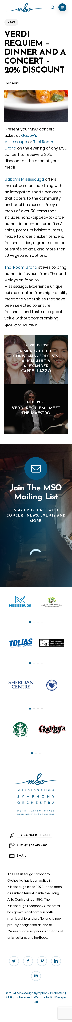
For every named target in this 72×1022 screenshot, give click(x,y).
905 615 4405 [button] (32, 845)
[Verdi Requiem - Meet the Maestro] (36, 409)
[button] (62, 7)
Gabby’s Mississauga (24, 179)
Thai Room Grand (20, 267)
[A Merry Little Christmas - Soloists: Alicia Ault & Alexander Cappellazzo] (36, 359)
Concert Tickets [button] (34, 835)
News (11, 22)
